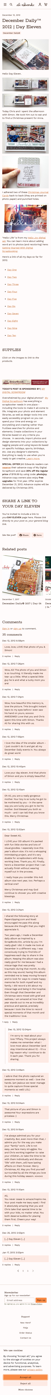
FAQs (25, 1328)
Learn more (32, 458)
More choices (25, 1389)
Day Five (12, 299)
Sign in (6, 628)
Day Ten (11, 335)
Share (26, 536)
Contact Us (25, 1338)
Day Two (12, 277)
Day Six (11, 306)
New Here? (25, 1323)
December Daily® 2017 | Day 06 (21, 603)
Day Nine (12, 328)
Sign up (41, 1300)
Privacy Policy (36, 1304)
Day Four (12, 291)
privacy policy (34, 1369)
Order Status (25, 1333)
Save (40, 536)
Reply (17, 656)
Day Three (13, 284)
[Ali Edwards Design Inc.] (25, 4)
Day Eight (12, 321)
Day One (12, 269)
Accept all (25, 1377)
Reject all (25, 1383)
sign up (17, 628)
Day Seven (13, 313)
